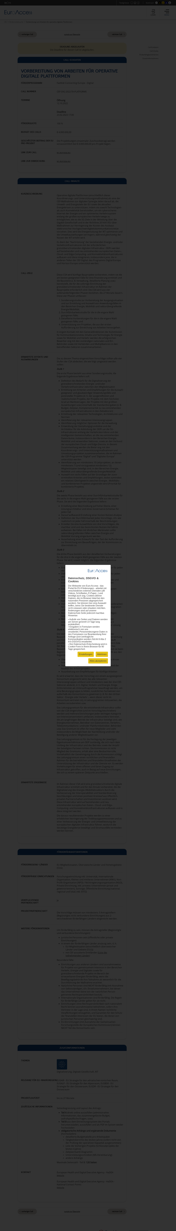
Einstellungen (85, 654)
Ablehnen (102, 654)
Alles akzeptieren (98, 661)
